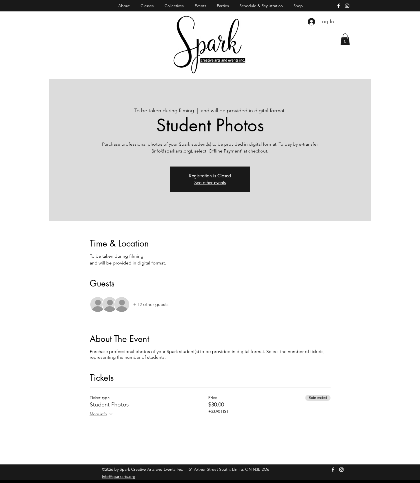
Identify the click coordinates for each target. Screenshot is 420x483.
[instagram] (347, 6)
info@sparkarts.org (118, 476)
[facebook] (338, 6)
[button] (345, 39)
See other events (210, 183)
